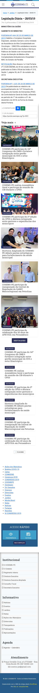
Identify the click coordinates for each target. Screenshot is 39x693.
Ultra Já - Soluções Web (20, 686)
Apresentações (10, 633)
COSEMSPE (9, 482)
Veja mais (20, 452)
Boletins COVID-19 (12, 469)
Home (5, 13)
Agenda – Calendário (12, 648)
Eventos (8, 495)
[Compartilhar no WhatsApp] (22, 108)
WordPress (33, 684)
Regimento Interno (11, 573)
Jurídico (12, 13)
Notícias (8, 506)
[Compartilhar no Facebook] (18, 108)
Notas (7, 503)
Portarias (8, 508)
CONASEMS (9, 474)
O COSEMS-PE (9, 565)
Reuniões (8, 511)
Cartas (7, 472)
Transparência (9, 625)
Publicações (8, 629)
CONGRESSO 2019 (12, 480)
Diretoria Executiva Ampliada (15, 580)
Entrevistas (9, 493)
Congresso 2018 (11, 477)
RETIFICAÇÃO (7, 64)
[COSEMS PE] (19, 4)
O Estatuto (8, 569)
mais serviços (19, 543)
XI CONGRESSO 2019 (13, 513)
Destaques (9, 485)
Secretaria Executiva (11, 588)
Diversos (8, 490)
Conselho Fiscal (10, 584)
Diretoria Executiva (11, 576)
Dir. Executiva (10, 487)
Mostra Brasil (10, 500)
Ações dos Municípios (13, 467)
